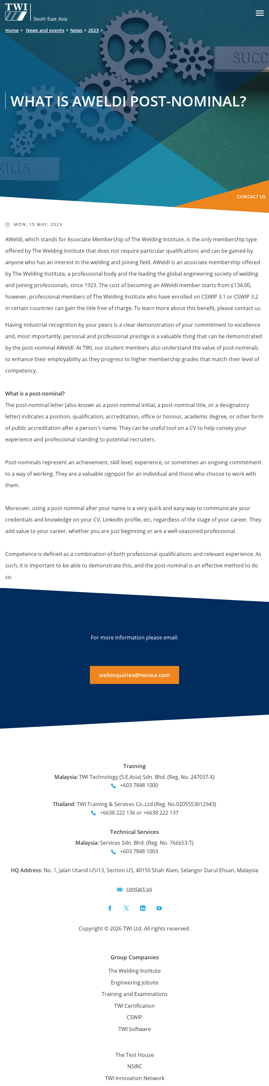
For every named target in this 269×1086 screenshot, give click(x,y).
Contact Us (251, 196)
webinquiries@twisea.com (134, 675)
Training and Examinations (135, 994)
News (76, 30)
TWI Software (134, 1029)
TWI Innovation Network (134, 1078)
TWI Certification (134, 1005)
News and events (45, 30)
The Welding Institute (134, 970)
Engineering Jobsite (134, 982)
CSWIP (134, 1017)
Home (12, 30)
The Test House (134, 1054)
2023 (93, 30)
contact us (139, 889)
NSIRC (134, 1066)
